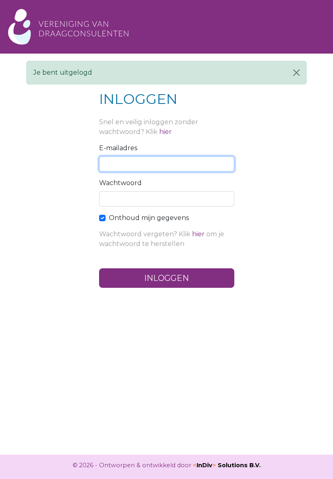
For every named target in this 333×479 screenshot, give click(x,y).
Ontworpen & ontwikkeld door (180, 465)
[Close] (296, 72)
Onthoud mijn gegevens (149, 218)
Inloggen (307, 27)
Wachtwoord (120, 183)
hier (165, 132)
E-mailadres (118, 148)
